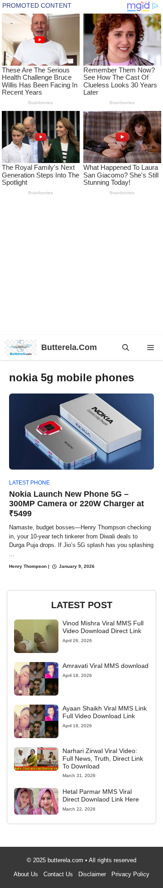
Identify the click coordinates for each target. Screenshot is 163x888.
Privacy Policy (130, 874)
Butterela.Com (69, 347)
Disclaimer (92, 874)
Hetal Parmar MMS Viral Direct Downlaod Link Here (100, 795)
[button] (125, 347)
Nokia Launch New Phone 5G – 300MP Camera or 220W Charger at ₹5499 (76, 504)
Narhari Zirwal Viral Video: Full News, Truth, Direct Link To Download (102, 758)
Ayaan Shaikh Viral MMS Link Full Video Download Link (104, 712)
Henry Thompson (28, 566)
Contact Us (58, 874)
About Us (26, 874)
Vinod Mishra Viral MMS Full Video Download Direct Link (103, 626)
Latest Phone (29, 483)
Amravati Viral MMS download (105, 665)
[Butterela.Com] (21, 347)
